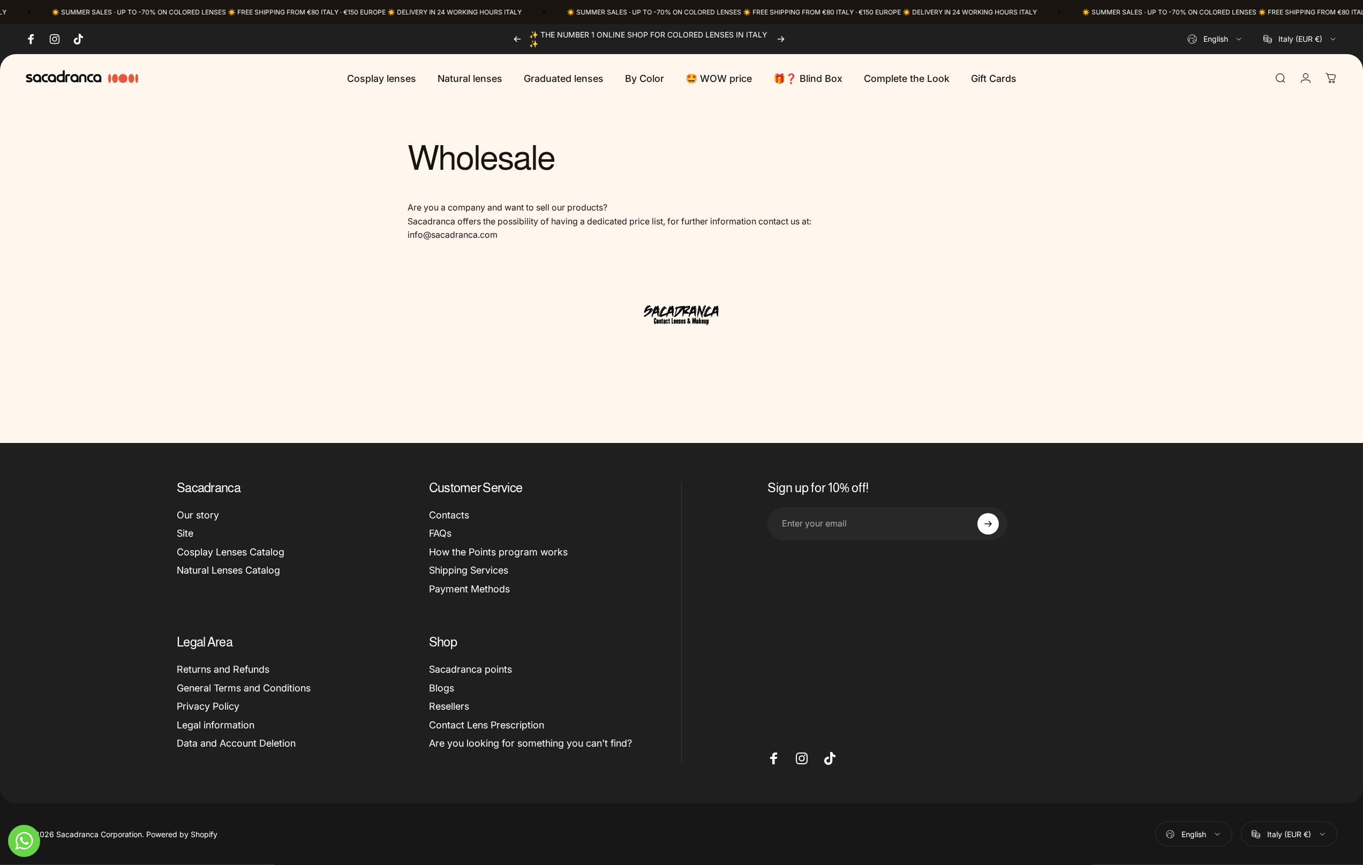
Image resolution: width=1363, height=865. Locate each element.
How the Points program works (498, 552)
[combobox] (1215, 39)
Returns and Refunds (223, 669)
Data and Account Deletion (236, 743)
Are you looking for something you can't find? (530, 743)
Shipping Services (468, 570)
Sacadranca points (470, 669)
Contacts (449, 515)
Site (185, 533)
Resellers (449, 706)
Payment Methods (469, 589)
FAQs (440, 533)
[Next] (781, 39)
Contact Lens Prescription (486, 725)
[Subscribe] (988, 524)
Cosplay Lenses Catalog (230, 552)
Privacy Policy (208, 706)
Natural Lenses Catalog (228, 570)
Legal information (215, 725)
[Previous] (517, 39)
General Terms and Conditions (244, 688)
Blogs (441, 688)
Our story (198, 515)
